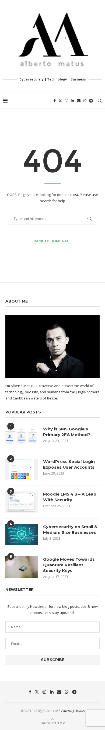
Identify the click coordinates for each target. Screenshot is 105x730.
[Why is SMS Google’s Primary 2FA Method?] (21, 437)
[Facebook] (55, 100)
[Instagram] (66, 100)
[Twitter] (60, 100)
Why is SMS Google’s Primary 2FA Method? (66, 431)
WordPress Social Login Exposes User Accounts (69, 464)
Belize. (52, 398)
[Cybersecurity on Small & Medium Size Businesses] (21, 534)
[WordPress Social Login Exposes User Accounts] (21, 469)
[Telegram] (91, 100)
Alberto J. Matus (73, 710)
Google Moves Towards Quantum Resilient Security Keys (69, 565)
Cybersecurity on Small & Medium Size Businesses (70, 529)
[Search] (99, 100)
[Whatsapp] (84, 100)
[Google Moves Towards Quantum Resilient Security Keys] (21, 567)
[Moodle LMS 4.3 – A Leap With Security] (21, 502)
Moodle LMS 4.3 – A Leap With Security (69, 497)
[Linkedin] (72, 100)
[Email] (78, 100)
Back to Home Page (53, 241)
